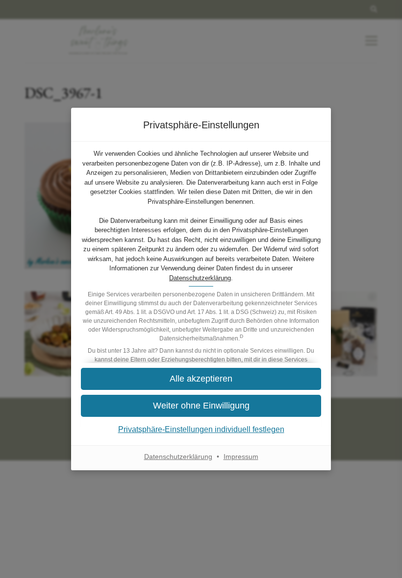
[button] (201, 379)
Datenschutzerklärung (200, 278)
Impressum (241, 456)
